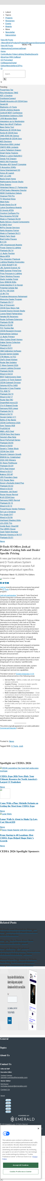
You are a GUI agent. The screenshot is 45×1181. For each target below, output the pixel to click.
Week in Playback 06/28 (10, 219)
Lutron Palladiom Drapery (10, 150)
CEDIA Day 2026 (7, 451)
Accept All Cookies (21, 1165)
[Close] (38, 1128)
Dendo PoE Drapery (8, 159)
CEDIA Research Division (10, 331)
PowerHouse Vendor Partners (12, 509)
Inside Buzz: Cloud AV (9, 526)
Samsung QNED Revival (10, 500)
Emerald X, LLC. (10, 1124)
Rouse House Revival (9, 494)
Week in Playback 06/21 (10, 233)
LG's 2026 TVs (6, 523)
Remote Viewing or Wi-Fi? (11, 535)
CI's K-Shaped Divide (9, 405)
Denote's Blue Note (8, 437)
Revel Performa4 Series (10, 440)
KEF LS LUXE (5, 176)
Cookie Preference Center (21, 1172)
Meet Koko (4, 202)
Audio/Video (12, 54)
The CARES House (7, 529)
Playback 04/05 (6, 443)
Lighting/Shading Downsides (12, 262)
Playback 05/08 (6, 322)
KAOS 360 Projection (9, 161)
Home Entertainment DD (10, 170)
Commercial (16, 48)
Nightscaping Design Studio (11, 182)
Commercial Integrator (8, 728)
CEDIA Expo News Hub (9, 308)
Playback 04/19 (6, 394)
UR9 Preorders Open (8, 477)
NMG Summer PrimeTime (10, 271)
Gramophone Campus (9, 334)
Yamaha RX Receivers (9, 316)
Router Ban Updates (8, 362)
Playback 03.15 (6, 503)
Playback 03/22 (6, 486)
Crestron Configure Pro (9, 213)
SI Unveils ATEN (7, 210)
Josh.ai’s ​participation (8, 595)
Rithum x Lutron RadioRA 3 (11, 156)
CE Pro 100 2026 (7, 291)
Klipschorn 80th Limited (10, 144)
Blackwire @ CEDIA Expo (10, 130)
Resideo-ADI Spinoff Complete (13, 164)
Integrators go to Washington (12, 121)
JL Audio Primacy (7, 337)
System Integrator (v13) (25, 674)
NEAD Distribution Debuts (11, 193)
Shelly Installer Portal (9, 279)
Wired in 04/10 (6, 414)
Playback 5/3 (5, 345)
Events (8, 23)
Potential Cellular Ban (9, 288)
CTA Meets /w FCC (8, 357)
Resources (10, 21)
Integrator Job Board (8, 492)
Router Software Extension (11, 319)
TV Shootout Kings (8, 199)
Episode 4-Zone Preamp (10, 388)
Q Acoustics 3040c (8, 167)
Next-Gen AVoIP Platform (10, 124)
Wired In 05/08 (6, 325)
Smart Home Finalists (9, 153)
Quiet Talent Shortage (9, 532)
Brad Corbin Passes (8, 239)
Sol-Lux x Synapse (8, 512)
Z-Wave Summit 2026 (9, 365)
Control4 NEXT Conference (11, 113)
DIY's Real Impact (7, 469)
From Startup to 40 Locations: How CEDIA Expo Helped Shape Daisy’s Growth (17, 837)
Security (34, 54)
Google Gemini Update (9, 354)
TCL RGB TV (5, 391)
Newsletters (11, 66)
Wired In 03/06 (6, 517)
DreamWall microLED (9, 403)
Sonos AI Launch (7, 173)
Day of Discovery (7, 305)
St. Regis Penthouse (8, 463)
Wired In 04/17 (6, 397)
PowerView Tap (6, 90)
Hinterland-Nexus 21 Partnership (13, 187)
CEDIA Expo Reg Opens (10, 434)
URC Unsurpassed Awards (11, 245)
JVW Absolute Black (8, 118)
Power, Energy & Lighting (10, 248)
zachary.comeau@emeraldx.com (14, 1077)
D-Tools (6, 589)
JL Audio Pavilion (7, 253)
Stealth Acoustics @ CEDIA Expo (13, 101)
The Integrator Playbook (10, 259)
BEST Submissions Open (10, 377)
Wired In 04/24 (6, 374)
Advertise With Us (8, 57)
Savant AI (4, 104)
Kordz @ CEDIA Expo (9, 133)
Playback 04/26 (6, 371)
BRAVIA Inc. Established (10, 457)
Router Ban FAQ (6, 400)
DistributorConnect (8, 98)
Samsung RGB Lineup (9, 408)
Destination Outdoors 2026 (11, 116)
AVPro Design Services (10, 227)
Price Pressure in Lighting (11, 273)
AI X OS (3, 242)
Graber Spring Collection (10, 342)
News (4, 43)
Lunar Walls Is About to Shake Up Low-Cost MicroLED (19, 820)
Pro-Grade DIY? (6, 514)
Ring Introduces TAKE (9, 93)
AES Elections (6, 141)
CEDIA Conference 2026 (10, 423)
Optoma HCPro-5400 (9, 385)
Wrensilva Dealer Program (11, 299)
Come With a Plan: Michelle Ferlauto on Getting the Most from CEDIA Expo (19, 804)
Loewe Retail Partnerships (11, 314)
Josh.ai (3, 587)
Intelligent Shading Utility (10, 520)
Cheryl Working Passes (10, 276)
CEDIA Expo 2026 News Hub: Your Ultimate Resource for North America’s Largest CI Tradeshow (18, 779)
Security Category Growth (10, 454)
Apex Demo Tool (7, 127)
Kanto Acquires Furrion (9, 230)
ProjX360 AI (5, 428)
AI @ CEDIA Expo (7, 497)
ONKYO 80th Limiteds (9, 147)
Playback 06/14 (6, 250)
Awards (8, 26)
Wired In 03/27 (6, 471)
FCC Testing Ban (7, 328)
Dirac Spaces (5, 184)
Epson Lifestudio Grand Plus (12, 483)
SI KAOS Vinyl (6, 225)
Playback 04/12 (6, 411)
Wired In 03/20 (6, 489)
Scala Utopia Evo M (8, 205)
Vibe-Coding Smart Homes (11, 339)
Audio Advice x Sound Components (14, 222)
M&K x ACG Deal (7, 431)
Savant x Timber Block (9, 448)
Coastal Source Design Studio (12, 311)
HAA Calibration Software (10, 351)
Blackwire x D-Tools (8, 107)
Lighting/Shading (24, 54)
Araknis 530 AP (6, 474)
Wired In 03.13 (6, 506)
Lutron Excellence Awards (11, 207)
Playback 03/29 (6, 466)
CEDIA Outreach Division (10, 382)
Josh (21, 746)
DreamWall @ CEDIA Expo (11, 139)
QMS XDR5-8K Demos (9, 136)
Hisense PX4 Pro (7, 196)
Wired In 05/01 (6, 348)
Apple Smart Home (8, 179)
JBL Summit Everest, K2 (10, 268)
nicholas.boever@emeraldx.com (14, 1086)
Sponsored (40, 43)
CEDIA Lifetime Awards (10, 110)
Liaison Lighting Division (10, 368)
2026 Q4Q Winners (8, 460)
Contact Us (5, 1089)
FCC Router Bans (7, 480)
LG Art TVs (4, 293)
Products (15, 43)
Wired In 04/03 (6, 446)
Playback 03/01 (6, 537)
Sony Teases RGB (7, 426)
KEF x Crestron (6, 95)
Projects (8, 18)
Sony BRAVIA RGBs (8, 282)
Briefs (9, 43)
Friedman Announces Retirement (13, 296)
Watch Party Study (7, 236)
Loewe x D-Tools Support (10, 380)
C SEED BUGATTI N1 (8, 265)
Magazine (7, 63)
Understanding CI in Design (11, 285)
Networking (6, 48)
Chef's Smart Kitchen (8, 360)
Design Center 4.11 (8, 417)
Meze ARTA (5, 256)
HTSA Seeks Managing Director (13, 190)
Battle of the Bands (8, 420)
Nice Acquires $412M (9, 216)
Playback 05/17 (6, 302)
